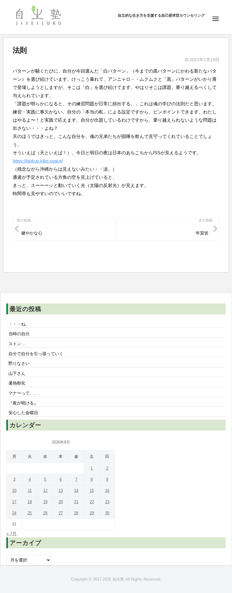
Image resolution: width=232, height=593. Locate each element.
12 (45, 490)
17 (14, 502)
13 (61, 490)
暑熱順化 (16, 383)
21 (76, 502)
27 (61, 513)
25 (29, 513)
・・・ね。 (19, 324)
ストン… (16, 344)
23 (107, 502)
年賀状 (202, 233)
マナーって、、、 (25, 393)
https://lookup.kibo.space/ (38, 160)
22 (92, 502)
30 (107, 513)
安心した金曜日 (23, 413)
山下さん (16, 373)
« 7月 (11, 533)
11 (30, 490)
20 (61, 502)
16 (107, 490)
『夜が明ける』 (23, 403)
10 (14, 490)
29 (92, 513)
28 (76, 513)
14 (76, 490)
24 (14, 513)
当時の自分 (19, 334)
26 (45, 513)
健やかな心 (31, 233)
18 (29, 502)
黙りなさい (19, 363)
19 (45, 502)
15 (92, 490)
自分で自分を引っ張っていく (35, 354)
